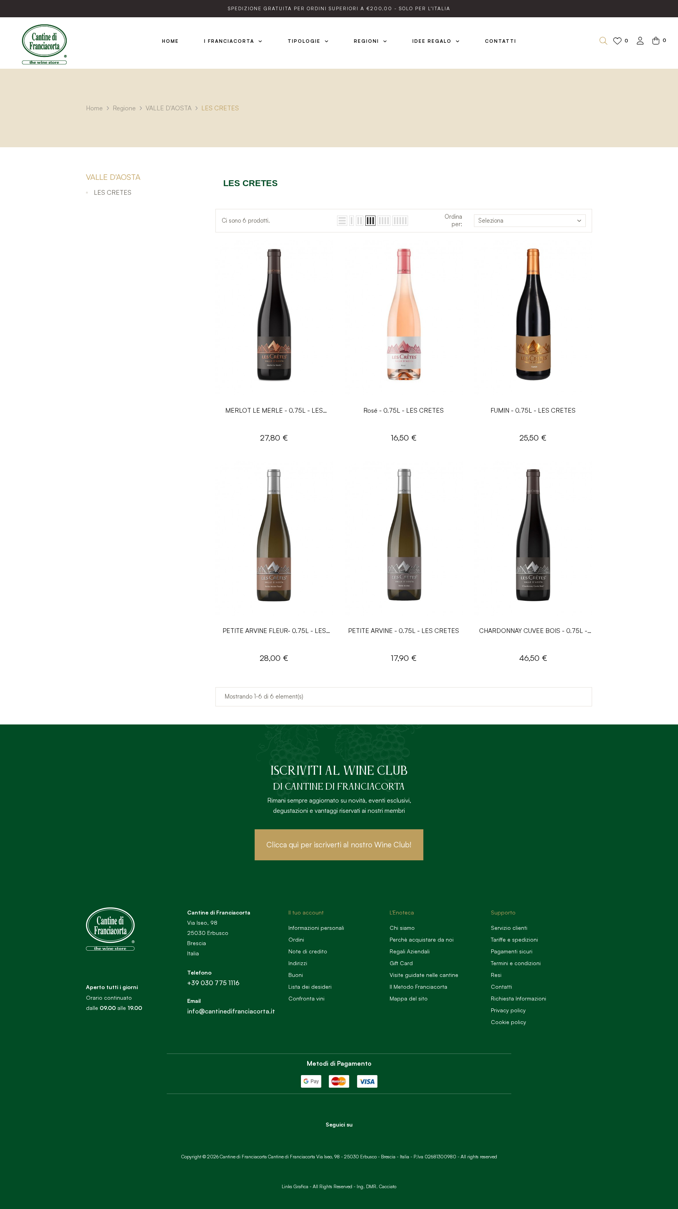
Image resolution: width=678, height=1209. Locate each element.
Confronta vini (306, 998)
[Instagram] (350, 1138)
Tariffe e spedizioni (514, 939)
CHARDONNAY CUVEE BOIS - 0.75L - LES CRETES (533, 631)
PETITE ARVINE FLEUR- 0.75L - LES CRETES (274, 631)
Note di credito (307, 951)
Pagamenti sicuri (511, 951)
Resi (496, 974)
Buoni (295, 974)
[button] (339, 844)
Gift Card (401, 963)
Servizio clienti (509, 927)
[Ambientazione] (640, 41)
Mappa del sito (409, 998)
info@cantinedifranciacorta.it (231, 1011)
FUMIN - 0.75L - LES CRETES (533, 410)
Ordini (296, 939)
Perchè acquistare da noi (422, 939)
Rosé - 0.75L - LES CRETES (403, 410)
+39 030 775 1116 (213, 983)
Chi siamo (402, 927)
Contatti (501, 986)
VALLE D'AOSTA (113, 177)
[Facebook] (328, 1138)
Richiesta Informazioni (518, 998)
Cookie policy (508, 1022)
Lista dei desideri (310, 986)
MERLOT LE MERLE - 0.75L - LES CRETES (274, 410)
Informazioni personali (316, 927)
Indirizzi (297, 963)
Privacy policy (508, 1010)
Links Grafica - (297, 1186)
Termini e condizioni (516, 963)
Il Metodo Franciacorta (418, 986)
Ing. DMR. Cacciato (376, 1186)
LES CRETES (112, 192)
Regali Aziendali (410, 951)
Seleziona (490, 220)
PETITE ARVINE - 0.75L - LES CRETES (403, 631)
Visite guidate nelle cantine (424, 974)
